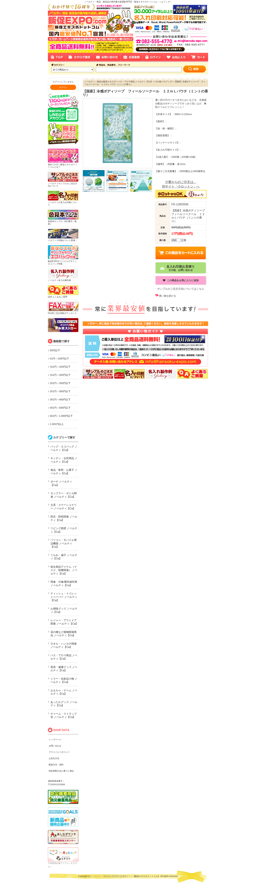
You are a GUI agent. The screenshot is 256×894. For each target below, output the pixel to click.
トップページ (55, 739)
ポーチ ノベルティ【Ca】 (61, 483)
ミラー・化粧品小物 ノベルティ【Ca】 (64, 680)
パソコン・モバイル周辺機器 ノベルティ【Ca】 (64, 543)
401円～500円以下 (60, 407)
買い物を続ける (167, 295)
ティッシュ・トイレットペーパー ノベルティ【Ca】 (64, 597)
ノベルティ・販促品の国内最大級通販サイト (112, 876)
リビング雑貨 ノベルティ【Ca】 (64, 530)
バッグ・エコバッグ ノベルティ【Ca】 (64, 448)
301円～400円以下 (60, 399)
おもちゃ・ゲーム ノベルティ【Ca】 (64, 692)
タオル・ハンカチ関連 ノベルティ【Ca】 (64, 645)
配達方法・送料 (56, 764)
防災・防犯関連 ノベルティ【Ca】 (64, 518)
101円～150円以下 (60, 366)
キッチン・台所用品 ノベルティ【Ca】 (64, 460)
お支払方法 (54, 758)
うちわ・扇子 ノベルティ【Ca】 (64, 557)
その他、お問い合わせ (180, 268)
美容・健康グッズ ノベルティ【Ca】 (64, 668)
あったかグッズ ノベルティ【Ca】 (64, 704)
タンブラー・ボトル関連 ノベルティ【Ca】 (64, 495)
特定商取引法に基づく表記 (61, 771)
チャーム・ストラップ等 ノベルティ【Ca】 (64, 715)
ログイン (63, 87)
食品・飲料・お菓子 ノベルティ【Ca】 (64, 471)
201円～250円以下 (60, 383)
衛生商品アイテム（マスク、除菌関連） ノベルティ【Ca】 (64, 570)
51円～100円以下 (59, 358)
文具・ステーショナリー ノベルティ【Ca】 (64, 506)
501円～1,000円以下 (61, 415)
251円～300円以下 (60, 391)
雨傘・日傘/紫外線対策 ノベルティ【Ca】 (64, 583)
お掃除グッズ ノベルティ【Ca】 (64, 610)
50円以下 (55, 350)
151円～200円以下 (60, 375)
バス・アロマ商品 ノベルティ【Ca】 (64, 657)
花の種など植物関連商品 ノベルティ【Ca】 (64, 633)
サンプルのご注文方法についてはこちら (180, 288)
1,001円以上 (57, 424)
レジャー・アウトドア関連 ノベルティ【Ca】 (64, 622)
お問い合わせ (55, 746)
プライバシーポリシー (59, 752)
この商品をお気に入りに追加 (182, 280)
